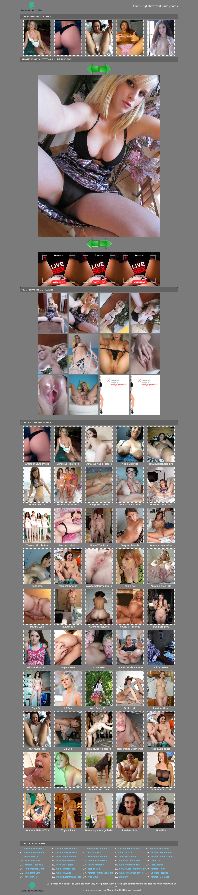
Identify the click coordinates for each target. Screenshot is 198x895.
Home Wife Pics (33, 861)
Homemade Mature (97, 857)
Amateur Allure (63, 873)
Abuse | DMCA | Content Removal (124, 890)
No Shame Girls (32, 873)
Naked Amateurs (96, 865)
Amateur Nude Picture (162, 857)
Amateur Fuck (158, 869)
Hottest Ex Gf (31, 857)
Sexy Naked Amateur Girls (132, 869)
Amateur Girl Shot (160, 877)
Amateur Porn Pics (65, 869)
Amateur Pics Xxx (34, 865)
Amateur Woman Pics (129, 848)
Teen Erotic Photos (66, 861)
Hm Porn (123, 877)
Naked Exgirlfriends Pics (68, 877)
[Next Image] (105, 74)
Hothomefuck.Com (34, 869)
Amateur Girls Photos (66, 848)
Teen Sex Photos (64, 865)
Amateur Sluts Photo (34, 852)
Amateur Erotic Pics (33, 848)
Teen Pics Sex (93, 852)
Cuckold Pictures (159, 873)
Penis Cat (155, 861)
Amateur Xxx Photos (96, 848)
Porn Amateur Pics (97, 861)
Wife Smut (93, 877)
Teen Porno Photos (66, 857)
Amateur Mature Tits (129, 865)
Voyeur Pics (31, 877)
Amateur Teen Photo (161, 852)
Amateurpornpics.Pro (66, 852)
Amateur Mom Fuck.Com (100, 873)
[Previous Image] (92, 74)
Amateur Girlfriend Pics (131, 873)
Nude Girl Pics (125, 852)
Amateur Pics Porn (159, 848)
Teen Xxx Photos (127, 857)
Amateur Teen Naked (129, 861)
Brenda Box (94, 869)
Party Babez (157, 865)
